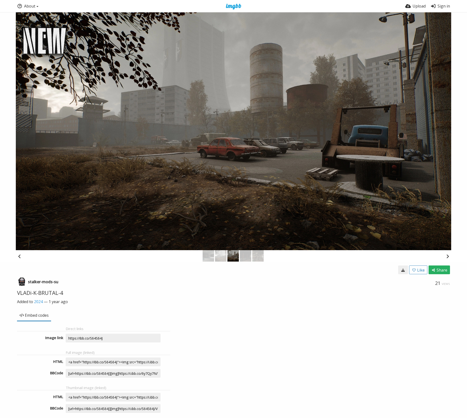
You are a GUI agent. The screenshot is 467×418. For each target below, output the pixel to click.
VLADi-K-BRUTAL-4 (40, 292)
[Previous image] (19, 256)
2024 (38, 301)
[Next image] (447, 256)
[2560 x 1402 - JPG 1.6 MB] (403, 269)
